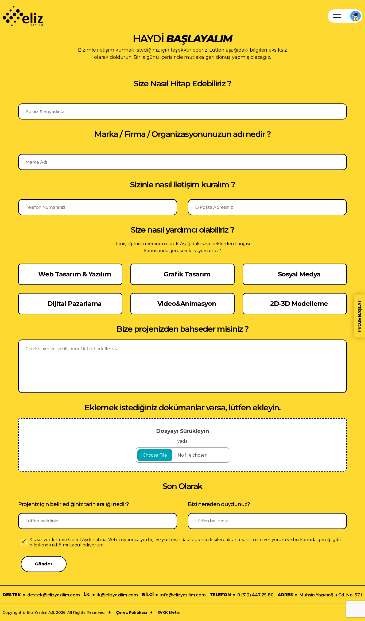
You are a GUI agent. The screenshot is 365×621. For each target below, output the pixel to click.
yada (182, 436)
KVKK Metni (169, 612)
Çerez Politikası (131, 612)
